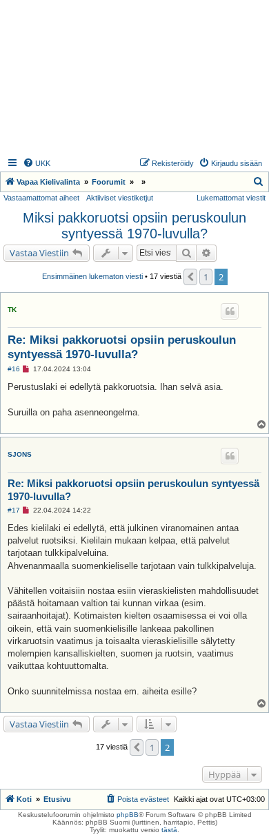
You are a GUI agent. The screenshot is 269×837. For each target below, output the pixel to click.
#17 (14, 510)
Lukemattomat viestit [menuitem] (231, 198)
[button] (190, 277)
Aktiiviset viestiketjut (119, 198)
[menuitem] (36, 163)
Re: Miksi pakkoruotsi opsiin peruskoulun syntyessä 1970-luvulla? (122, 347)
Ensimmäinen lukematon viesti (92, 276)
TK (12, 309)
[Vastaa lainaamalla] (230, 311)
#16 (14, 369)
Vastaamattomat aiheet (41, 198)
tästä (169, 830)
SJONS (20, 454)
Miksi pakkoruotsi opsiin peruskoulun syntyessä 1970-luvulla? (134, 225)
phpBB (128, 814)
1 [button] (205, 277)
